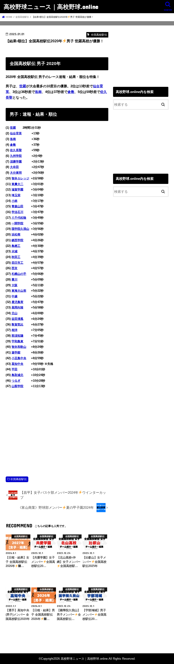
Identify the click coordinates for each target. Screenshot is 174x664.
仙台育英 (16, 133)
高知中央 (17, 364)
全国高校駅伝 (18, 479)
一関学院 (17, 223)
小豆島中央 (19, 358)
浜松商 (16, 234)
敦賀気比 (17, 324)
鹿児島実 (17, 302)
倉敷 (71, 92)
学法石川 (17, 212)
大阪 (14, 285)
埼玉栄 (16, 195)
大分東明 (16, 172)
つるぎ (16, 380)
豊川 (14, 279)
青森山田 (17, 206)
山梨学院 (17, 386)
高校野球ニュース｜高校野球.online (51, 6)
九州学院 (16, 156)
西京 (14, 268)
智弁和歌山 (19, 346)
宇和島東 (17, 341)
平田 (14, 369)
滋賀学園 (17, 189)
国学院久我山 (20, 229)
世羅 (22, 86)
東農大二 (17, 184)
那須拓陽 (17, 335)
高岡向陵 (17, 307)
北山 (14, 313)
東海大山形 (19, 290)
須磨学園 (16, 161)
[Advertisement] (57, 427)
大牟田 (14, 167)
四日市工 (17, 262)
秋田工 (16, 257)
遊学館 (16, 352)
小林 (14, 201)
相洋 (14, 330)
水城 (14, 251)
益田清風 (17, 319)
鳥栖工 (16, 246)
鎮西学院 (17, 240)
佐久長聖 (16, 150)
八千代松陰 (19, 217)
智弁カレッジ (20, 178)
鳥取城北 (17, 375)
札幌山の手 (19, 274)
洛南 (38, 92)
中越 (14, 296)
